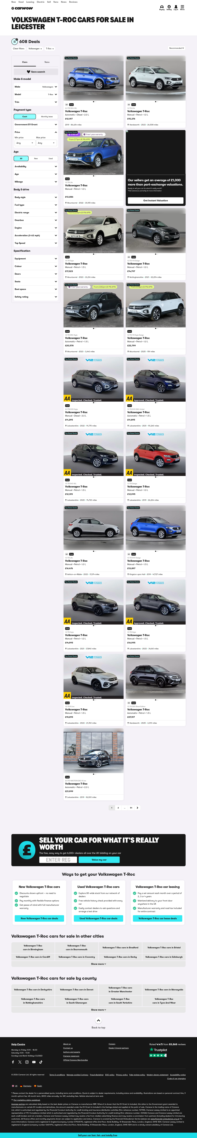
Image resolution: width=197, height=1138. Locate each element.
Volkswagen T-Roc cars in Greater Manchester (120, 990)
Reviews (73, 2)
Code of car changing (176, 1078)
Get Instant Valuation (155, 200)
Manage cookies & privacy (77, 1075)
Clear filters (18, 48)
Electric (40, 2)
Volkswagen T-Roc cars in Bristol (164, 947)
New (13, 2)
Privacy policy (122, 1075)
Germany (27, 1086)
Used (21, 2)
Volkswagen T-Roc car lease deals (158, 918)
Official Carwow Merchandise (75, 1060)
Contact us (68, 1048)
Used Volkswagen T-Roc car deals (98, 918)
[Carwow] (22, 8)
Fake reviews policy (137, 1075)
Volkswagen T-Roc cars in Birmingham (33, 948)
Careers (112, 1044)
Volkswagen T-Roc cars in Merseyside (164, 989)
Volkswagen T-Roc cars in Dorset (76, 989)
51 (131, 808)
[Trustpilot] (167, 1052)
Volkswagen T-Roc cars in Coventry (77, 957)
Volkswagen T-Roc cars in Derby (120, 957)
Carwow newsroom (71, 1056)
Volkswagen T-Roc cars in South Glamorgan (76, 1001)
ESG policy (109, 1075)
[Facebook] (13, 1063)
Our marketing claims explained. (27, 1100)
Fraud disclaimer (97, 1075)
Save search (38, 71)
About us (67, 1044)
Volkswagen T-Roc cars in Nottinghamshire (33, 1001)
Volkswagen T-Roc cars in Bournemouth (76, 948)
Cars (24, 62)
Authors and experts (71, 1052)
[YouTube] (34, 1063)
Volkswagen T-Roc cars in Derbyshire (33, 989)
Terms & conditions (57, 1075)
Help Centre (18, 1044)
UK (16, 1086)
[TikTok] (40, 1063)
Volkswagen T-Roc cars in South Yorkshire (120, 1001)
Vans (55, 2)
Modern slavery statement (157, 1075)
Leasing (30, 2)
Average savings (18, 1104)
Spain (39, 1086)
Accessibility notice (178, 1075)
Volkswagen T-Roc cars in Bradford (120, 947)
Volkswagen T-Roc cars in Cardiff (33, 957)
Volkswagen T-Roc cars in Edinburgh (164, 957)
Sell (49, 2)
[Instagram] (27, 1063)
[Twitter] (20, 1063)
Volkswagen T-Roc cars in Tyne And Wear (164, 1001)
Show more (97, 964)
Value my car (99, 859)
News (63, 2)
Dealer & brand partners (119, 1048)
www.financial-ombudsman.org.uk (165, 1119)
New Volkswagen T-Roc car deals (39, 918)
